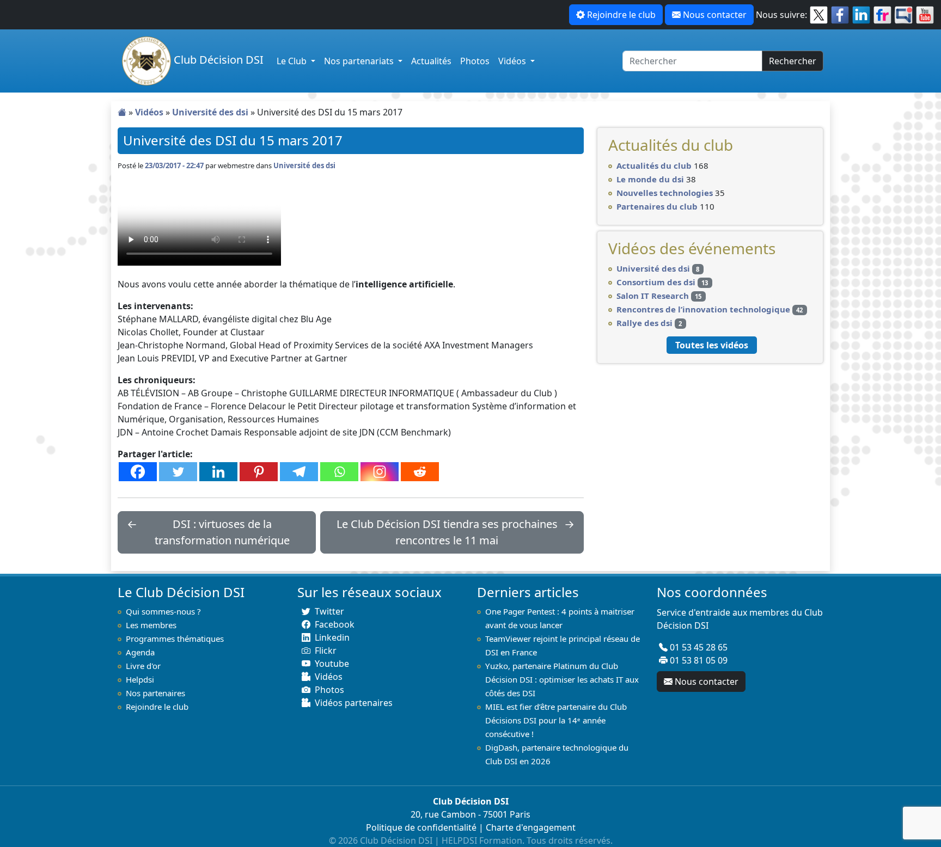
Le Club (293, 61)
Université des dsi (210, 112)
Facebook (335, 624)
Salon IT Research (652, 295)
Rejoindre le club (621, 15)
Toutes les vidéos (711, 345)
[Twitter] (178, 471)
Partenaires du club (657, 206)
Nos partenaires (155, 693)
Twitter (329, 611)
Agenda (140, 652)
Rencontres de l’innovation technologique (703, 309)
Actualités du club (654, 165)
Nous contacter (715, 15)
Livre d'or (143, 665)
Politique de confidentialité (421, 827)
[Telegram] (299, 471)
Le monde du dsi (650, 179)
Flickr (326, 650)
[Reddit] (420, 471)
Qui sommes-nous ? (163, 611)
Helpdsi (140, 679)
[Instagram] (379, 471)
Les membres (151, 624)
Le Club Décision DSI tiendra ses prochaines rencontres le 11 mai (447, 532)
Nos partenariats (360, 61)
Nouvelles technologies (664, 192)
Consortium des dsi (655, 282)
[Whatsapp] (339, 471)
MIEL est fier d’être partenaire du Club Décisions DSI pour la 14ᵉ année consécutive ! (556, 720)
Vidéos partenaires (354, 703)
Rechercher (792, 61)
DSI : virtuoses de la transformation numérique (222, 532)
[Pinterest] (259, 471)
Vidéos (513, 61)
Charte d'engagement (531, 827)
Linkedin (332, 637)
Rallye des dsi (644, 322)
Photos (475, 61)
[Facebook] (138, 471)
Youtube (332, 664)
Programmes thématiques (175, 638)
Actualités (431, 61)
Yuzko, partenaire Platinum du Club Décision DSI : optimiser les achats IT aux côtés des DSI (562, 679)
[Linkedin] (218, 471)
